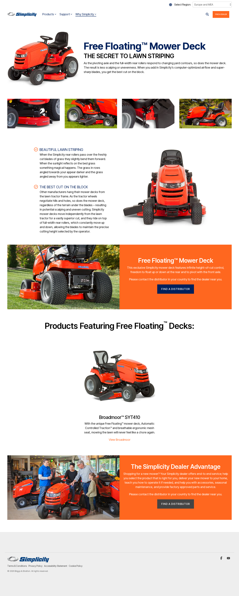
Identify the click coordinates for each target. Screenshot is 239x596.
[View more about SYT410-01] (119, 376)
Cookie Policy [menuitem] (75, 565)
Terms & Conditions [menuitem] (17, 565)
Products (48, 14)
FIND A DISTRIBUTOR (175, 289)
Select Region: (182, 4)
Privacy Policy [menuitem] (35, 565)
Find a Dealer (221, 14)
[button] (221, 558)
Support (65, 14)
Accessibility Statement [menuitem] (55, 565)
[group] (119, 277)
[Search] (207, 14)
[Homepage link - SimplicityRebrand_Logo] (28, 560)
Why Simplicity (84, 14)
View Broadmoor (119, 439)
